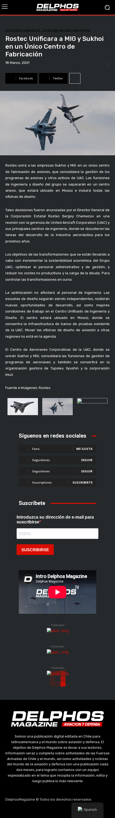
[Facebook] (32, 810)
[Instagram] (45, 810)
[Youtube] (70, 810)
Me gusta (84, 449)
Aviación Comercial (23, 30)
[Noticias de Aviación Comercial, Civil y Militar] (57, 7)
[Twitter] (57, 810)
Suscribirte (82, 482)
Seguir (87, 460)
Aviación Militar (57, 30)
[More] (74, 78)
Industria (81, 30)
